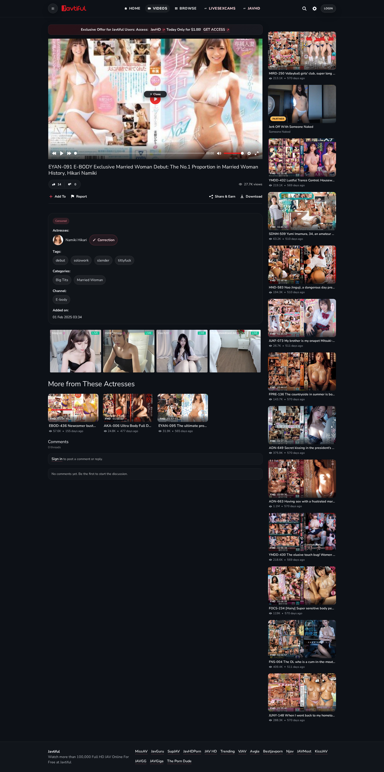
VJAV (242, 751)
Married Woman (90, 280)
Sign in (57, 458)
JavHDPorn (192, 751)
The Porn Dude (179, 761)
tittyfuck (124, 260)
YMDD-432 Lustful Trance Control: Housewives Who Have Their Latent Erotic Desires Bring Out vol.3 (302, 180)
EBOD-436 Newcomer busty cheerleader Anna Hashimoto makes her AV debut (73, 425)
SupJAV (174, 751)
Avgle (255, 751)
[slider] (139, 153)
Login (328, 8)
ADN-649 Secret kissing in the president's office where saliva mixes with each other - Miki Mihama (302, 448)
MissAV (141, 751)
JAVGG (140, 761)
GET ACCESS (214, 29)
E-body (61, 299)
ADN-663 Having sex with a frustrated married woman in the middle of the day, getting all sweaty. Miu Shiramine (302, 501)
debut (60, 260)
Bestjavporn (273, 751)
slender (103, 260)
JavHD (156, 29)
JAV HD (211, 751)
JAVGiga (157, 761)
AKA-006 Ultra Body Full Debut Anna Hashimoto (128, 425)
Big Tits (62, 280)
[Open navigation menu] (53, 8)
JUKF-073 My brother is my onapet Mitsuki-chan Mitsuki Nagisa (302, 340)
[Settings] (314, 8)
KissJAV (321, 751)
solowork (81, 260)
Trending (227, 751)
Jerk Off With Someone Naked (291, 126)
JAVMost (304, 751)
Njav (290, 751)
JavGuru (157, 751)
